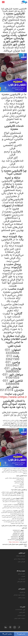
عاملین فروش (22, 612)
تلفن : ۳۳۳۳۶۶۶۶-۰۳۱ (20, 610)
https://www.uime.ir (14, 542)
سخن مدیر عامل (21, 574)
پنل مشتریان (22, 592)
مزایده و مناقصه (21, 598)
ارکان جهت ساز (22, 579)
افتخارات (23, 576)
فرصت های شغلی (21, 582)
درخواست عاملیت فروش (19, 618)
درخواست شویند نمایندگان (19, 595)
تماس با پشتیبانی (21, 615)
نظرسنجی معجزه (21, 562)
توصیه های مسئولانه (20, 556)
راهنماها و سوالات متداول (19, 559)
